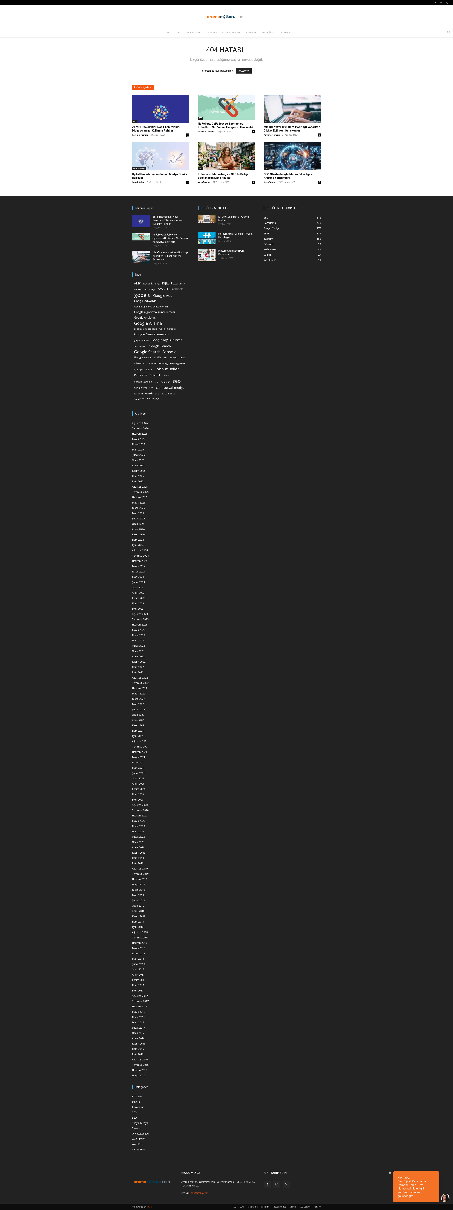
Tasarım (211, 32)
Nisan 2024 (138, 571)
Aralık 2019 (138, 847)
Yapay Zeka (168, 393)
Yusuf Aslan (138, 182)
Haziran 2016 (139, 1070)
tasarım (138, 393)
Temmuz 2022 (140, 683)
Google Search (160, 346)
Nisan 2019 (138, 889)
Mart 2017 (138, 1022)
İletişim (286, 32)
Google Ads (162, 295)
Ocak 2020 (138, 842)
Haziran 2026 (139, 433)
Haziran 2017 (139, 1006)
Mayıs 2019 (138, 884)
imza (149, 1206)
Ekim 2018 (138, 921)
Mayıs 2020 (138, 820)
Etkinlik (251, 32)
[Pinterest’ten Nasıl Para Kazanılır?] (207, 255)
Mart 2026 (138, 449)
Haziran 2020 (139, 815)
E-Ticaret (163, 289)
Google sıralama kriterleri (150, 357)
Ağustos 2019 (140, 868)
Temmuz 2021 (140, 746)
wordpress (152, 393)
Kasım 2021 (138, 725)
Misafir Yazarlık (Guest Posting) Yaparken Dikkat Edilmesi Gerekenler (292, 128)
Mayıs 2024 (138, 566)
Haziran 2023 (139, 624)
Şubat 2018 (138, 964)
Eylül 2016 (138, 1054)
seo (177, 381)
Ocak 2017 (138, 1033)
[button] (449, 32)
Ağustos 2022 (140, 677)
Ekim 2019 (138, 858)
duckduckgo (149, 289)
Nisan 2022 (138, 698)
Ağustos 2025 (140, 486)
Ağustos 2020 (140, 805)
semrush (165, 381)
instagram (177, 363)
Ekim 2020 (138, 794)
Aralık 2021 (138, 720)
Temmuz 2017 (140, 1001)
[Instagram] (441, 2)
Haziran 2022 (139, 688)
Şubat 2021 (138, 773)
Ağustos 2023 (140, 614)
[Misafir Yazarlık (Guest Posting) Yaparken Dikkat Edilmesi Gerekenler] (292, 109)
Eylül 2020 (138, 799)
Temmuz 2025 (140, 492)
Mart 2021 (138, 767)
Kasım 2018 (138, 916)
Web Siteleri (138, 1139)
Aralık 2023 (138, 592)
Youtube (153, 399)
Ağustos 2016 (140, 1059)
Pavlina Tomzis (140, 134)
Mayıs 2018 (138, 948)
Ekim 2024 (138, 539)
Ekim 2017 (138, 985)
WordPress (138, 1144)
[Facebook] (435, 2)
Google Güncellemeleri (151, 334)
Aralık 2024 (138, 529)
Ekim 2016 (138, 1049)
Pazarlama (194, 32)
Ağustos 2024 (140, 550)
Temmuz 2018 (140, 937)
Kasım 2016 (138, 1043)
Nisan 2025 (138, 508)
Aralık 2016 (138, 1038)
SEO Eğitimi (269, 32)
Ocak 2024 (138, 587)
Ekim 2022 (138, 667)
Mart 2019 (138, 895)
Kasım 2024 (138, 534)
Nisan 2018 (138, 953)
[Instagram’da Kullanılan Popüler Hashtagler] (207, 238)
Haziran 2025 (139, 497)
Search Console (143, 381)
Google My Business (166, 340)
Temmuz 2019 (140, 873)
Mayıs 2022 (138, 693)
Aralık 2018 (138, 911)
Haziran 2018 (139, 942)
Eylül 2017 (138, 990)
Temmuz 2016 (140, 1064)
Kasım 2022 (138, 661)
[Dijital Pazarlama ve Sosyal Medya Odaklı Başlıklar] (160, 156)
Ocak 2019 (138, 905)
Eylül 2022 (138, 672)
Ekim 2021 (138, 730)
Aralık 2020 (138, 783)
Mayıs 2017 (138, 1011)
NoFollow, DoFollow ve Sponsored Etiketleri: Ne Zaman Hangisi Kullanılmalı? (225, 125)
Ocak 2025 (138, 523)
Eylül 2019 (138, 863)
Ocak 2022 (138, 714)
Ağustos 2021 (140, 741)
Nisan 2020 (138, 826)
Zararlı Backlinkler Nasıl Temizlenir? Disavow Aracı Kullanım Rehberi (156, 128)
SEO (169, 32)
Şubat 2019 (138, 900)
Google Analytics (145, 317)
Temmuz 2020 (140, 810)
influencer (139, 363)
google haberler (141, 340)
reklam (166, 375)
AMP (137, 283)
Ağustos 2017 (140, 995)
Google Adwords (145, 301)
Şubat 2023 (138, 645)
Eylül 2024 (138, 545)
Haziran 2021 (139, 752)
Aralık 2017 (138, 974)
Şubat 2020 (138, 836)
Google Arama (148, 323)
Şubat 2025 (138, 518)
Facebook (177, 289)
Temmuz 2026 (140, 428)
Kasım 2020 (138, 789)
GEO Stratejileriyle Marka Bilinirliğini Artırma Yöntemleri (288, 176)
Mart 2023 (138, 640)
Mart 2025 (138, 513)
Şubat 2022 (138, 709)
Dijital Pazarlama (173, 283)
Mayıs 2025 (138, 502)
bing (157, 283)
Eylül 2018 (138, 927)
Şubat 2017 (138, 1027)
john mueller (167, 369)
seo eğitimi (140, 387)
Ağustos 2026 (140, 423)
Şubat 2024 (138, 582)
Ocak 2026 (138, 460)
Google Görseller (167, 328)
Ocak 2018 (138, 969)
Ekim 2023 (138, 603)
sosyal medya (174, 387)
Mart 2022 (138, 704)
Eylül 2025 (138, 481)
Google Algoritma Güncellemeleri (151, 306)
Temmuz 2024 (140, 555)
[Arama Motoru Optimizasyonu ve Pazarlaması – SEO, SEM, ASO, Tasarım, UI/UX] (226, 17)
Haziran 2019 (139, 879)
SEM (179, 32)
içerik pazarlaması (143, 369)
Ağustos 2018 (140, 932)
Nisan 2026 (138, 444)
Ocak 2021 (138, 778)
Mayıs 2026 (138, 439)
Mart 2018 (138, 958)
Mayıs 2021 (138, 757)
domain (138, 289)
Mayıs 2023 (138, 630)
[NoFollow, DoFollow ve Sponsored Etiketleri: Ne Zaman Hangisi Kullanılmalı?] (226, 107)
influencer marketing (157, 363)
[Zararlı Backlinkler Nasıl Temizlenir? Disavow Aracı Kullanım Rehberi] (160, 109)
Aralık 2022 (138, 656)
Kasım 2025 (138, 470)
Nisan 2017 (138, 1017)
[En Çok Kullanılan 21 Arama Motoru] (207, 219)
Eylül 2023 (138, 608)
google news (140, 346)
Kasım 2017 (138, 980)
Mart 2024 (138, 576)
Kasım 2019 (138, 852)
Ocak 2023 (138, 651)
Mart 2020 (138, 831)
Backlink (148, 283)
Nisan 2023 (138, 635)
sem (156, 382)
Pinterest (155, 375)
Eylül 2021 (138, 736)
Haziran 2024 (139, 561)
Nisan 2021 (138, 762)
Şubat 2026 (138, 454)
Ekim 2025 (138, 476)
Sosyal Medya (231, 32)
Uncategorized (140, 1133)
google (142, 295)
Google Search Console (155, 352)
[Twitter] (446, 2)
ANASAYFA (244, 71)
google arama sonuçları (145, 328)
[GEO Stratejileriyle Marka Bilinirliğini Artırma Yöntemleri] (292, 156)
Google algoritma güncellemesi (154, 312)
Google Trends (177, 357)
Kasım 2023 (138, 598)
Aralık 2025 (138, 465)
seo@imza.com (199, 1193)
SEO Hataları (155, 388)
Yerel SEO (139, 399)
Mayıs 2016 (138, 1075)
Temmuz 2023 (140, 619)
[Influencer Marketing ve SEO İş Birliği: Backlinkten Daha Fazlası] (226, 156)
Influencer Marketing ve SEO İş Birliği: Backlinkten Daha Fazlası (223, 176)
